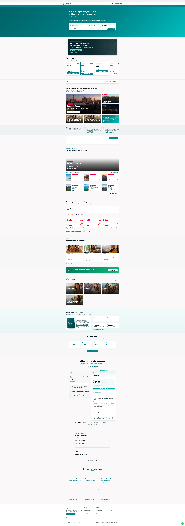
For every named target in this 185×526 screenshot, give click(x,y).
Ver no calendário (103, 28)
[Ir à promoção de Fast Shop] (110, 225)
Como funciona (89, 132)
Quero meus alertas (111, 270)
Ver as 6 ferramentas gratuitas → (98, 329)
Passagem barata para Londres (90, 499)
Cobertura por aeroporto (87, 512)
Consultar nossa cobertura (91, 350)
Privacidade (110, 510)
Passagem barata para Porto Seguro (91, 490)
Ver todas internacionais (114, 172)
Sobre (120, 6)
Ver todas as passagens (113, 193)
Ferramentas (105, 6)
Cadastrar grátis (117, 3)
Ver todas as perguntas (92, 460)
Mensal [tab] (89, 366)
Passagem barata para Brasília (106, 478)
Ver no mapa (95, 28)
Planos (116, 6)
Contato (97, 512)
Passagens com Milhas (90, 6)
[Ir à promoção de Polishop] (74, 220)
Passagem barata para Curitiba (90, 483)
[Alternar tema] (109, 3)
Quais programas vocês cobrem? (81, 454)
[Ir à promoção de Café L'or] (110, 220)
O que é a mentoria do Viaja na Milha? (82, 448)
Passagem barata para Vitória (106, 483)
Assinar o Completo (103, 388)
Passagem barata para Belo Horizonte (75, 480)
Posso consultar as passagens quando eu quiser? (84, 446)
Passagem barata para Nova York (90, 497)
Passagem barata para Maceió (90, 480)
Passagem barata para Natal (105, 480)
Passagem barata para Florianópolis (91, 482)
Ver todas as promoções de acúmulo (72, 231)
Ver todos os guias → (69, 263)
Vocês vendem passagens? (80, 440)
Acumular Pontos (80, 6)
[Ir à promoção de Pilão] (74, 225)
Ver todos (115, 280)
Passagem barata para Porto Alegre (75, 482)
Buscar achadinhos (111, 28)
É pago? (76, 451)
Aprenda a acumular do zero (86, 231)
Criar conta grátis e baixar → (82, 324)
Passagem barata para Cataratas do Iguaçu (92, 489)
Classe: (71, 28)
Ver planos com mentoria (109, 132)
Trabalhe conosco (99, 510)
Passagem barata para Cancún (106, 497)
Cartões (111, 6)
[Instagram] (67, 518)
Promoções (73, 6)
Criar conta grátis (79, 383)
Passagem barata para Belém (106, 482)
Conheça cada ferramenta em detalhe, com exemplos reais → (92, 425)
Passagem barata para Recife (73, 478)
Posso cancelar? (78, 457)
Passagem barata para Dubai (73, 499)
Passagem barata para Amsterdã (106, 499)
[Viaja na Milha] (69, 508)
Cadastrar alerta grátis (70, 513)
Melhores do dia (66, 6)
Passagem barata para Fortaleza (90, 478)
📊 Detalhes (74, 225)
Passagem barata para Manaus (74, 483)
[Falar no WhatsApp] (182, 523)
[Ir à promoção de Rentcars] (92, 220)
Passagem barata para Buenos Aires (75, 497)
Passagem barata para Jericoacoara (75, 490)
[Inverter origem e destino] (85, 25)
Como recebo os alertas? (79, 443)
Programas (97, 515)
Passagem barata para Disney (74, 489)
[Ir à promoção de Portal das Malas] (92, 225)
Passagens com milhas (87, 510)
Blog (97, 513)
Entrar (113, 3)
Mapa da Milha (98, 6)
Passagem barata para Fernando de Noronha (108, 489)
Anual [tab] (94, 366)
